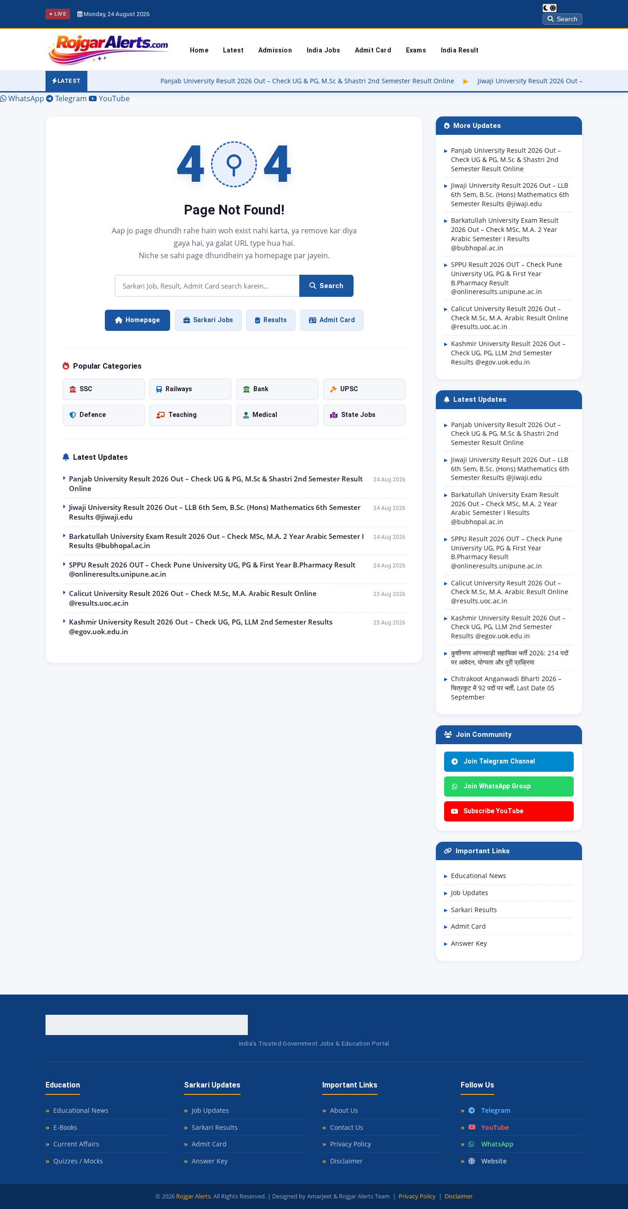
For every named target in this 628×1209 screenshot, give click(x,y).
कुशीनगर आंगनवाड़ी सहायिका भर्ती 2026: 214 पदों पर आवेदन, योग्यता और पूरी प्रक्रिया (509, 657)
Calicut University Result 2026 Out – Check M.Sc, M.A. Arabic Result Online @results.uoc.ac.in (193, 598)
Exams (416, 50)
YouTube (495, 1127)
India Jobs (323, 50)
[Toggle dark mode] (549, 8)
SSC (86, 389)
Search (567, 19)
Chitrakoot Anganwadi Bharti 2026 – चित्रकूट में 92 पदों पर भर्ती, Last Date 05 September (506, 687)
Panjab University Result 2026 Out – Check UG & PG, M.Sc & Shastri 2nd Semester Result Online (264, 80)
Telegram (495, 1110)
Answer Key (469, 943)
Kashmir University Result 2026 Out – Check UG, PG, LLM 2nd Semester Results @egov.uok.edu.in (200, 626)
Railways (179, 389)
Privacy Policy (350, 1144)
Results (275, 320)
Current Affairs (76, 1144)
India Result (460, 50)
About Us (344, 1110)
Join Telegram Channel (499, 761)
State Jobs (358, 414)
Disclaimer (346, 1161)
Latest (233, 50)
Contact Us (346, 1127)
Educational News (478, 875)
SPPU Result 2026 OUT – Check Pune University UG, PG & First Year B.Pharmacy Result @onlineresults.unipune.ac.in (212, 569)
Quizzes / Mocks (78, 1161)
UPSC (349, 389)
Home (199, 50)
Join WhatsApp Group (497, 786)
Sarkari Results (474, 909)
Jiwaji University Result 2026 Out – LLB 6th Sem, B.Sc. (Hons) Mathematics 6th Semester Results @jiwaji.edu (214, 512)
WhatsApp (497, 1144)
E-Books (65, 1127)
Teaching (182, 414)
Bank (260, 389)
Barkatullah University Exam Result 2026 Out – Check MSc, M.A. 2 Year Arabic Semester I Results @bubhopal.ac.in (216, 541)
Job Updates (469, 892)
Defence (93, 414)
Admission (275, 50)
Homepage (143, 320)
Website (494, 1161)
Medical (264, 414)
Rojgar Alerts (193, 1196)
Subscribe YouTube (493, 811)
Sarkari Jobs (213, 320)
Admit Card (373, 50)
